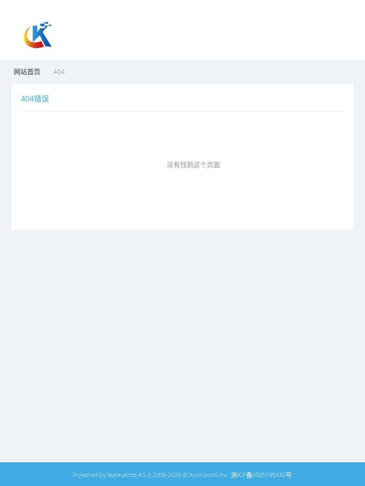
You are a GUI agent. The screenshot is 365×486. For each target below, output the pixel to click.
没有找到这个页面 (193, 164)
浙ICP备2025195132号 (261, 474)
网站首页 (27, 71)
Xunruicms (122, 474)
